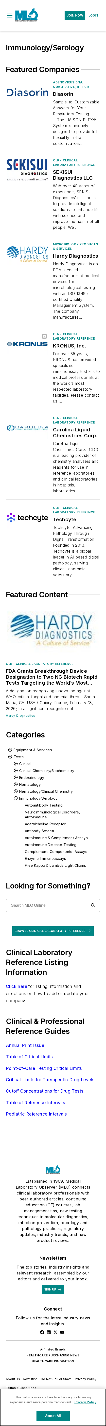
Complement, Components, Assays (56, 851)
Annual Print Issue (25, 1045)
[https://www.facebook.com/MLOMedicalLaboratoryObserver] (42, 1332)
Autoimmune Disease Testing (50, 845)
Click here (16, 986)
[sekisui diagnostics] (27, 170)
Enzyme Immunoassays (45, 858)
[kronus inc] (27, 344)
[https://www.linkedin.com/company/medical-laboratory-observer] (48, 1332)
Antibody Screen (39, 831)
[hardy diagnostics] (27, 254)
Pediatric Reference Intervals (36, 1114)
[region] (53, 1407)
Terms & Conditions (21, 1388)
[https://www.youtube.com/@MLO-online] (62, 1332)
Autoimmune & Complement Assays (56, 838)
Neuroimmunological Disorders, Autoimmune (52, 814)
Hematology (30, 784)
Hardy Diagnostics (20, 715)
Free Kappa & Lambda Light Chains (55, 865)
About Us (13, 1379)
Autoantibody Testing (44, 805)
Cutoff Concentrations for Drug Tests (44, 1091)
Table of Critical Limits (29, 1056)
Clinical (25, 764)
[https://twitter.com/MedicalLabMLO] (55, 1332)
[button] (9, 15)
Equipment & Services (33, 750)
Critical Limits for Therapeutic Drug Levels (50, 1079)
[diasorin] (27, 92)
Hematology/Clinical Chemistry (46, 791)
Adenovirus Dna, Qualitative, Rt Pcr (71, 84)
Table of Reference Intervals (35, 1102)
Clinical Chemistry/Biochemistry (46, 771)
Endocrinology (31, 777)
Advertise (30, 1379)
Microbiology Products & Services (75, 246)
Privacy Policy (86, 1379)
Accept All (53, 1416)
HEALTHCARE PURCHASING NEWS (52, 1355)
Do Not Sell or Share (56, 1379)
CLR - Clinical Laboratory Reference (74, 162)
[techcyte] (27, 518)
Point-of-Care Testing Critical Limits (44, 1068)
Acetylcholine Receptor (45, 824)
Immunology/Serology (38, 798)
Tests (19, 757)
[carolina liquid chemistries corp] (27, 428)
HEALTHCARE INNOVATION (53, 1361)
